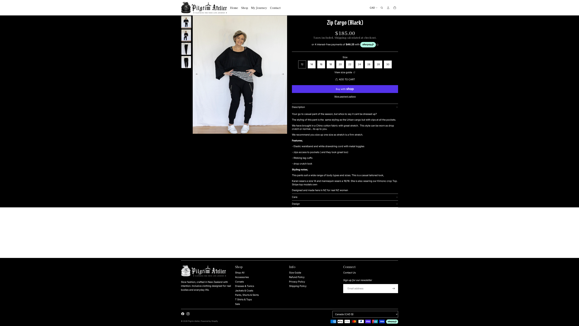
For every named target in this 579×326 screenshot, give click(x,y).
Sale (237, 303)
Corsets (239, 281)
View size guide (343, 72)
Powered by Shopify (209, 321)
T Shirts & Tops (243, 299)
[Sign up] (393, 288)
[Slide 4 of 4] (186, 62)
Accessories (242, 277)
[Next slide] (283, 74)
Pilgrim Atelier (194, 321)
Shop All (239, 272)
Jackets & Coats (244, 290)
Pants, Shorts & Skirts (247, 294)
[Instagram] (188, 314)
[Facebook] (183, 314)
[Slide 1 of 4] (186, 22)
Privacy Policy (297, 281)
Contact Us (349, 272)
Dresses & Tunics (244, 286)
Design (296, 203)
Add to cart (347, 79)
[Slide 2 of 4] (186, 35)
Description (298, 107)
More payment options (345, 96)
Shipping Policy (298, 286)
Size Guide (295, 272)
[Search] (381, 7)
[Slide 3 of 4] (186, 49)
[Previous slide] (196, 74)
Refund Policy (297, 277)
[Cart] (394, 7)
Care (294, 196)
